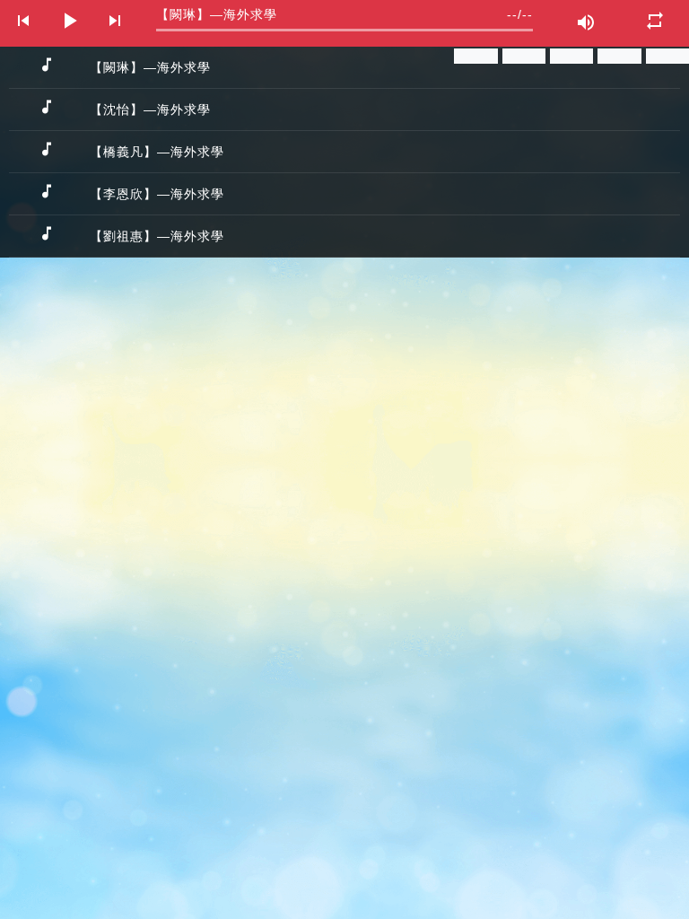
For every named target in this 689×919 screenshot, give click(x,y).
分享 (480, 55)
